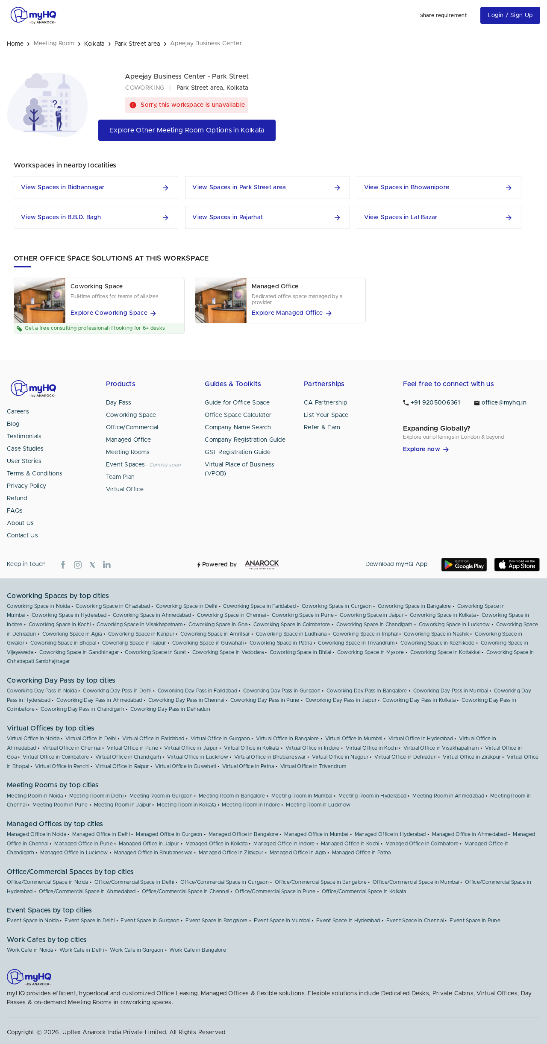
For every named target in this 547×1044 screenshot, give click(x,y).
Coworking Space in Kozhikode (437, 642)
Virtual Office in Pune (133, 748)
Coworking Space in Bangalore (414, 606)
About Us (20, 523)
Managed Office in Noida (36, 834)
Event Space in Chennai (415, 920)
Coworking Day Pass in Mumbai (450, 690)
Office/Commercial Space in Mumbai (416, 882)
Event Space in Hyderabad (348, 920)
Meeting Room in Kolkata (186, 804)
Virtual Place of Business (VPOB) (240, 469)
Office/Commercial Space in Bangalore (321, 882)
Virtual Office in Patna (248, 766)
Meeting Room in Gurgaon (161, 795)
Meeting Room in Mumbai (301, 795)
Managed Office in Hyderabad (390, 834)
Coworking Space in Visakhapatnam (139, 624)
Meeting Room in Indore (251, 804)
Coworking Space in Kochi (60, 624)
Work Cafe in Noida (30, 950)
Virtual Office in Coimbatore (56, 757)
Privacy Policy (26, 486)
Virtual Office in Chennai (71, 748)
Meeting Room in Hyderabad (372, 795)
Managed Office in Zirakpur (231, 852)
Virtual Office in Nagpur (340, 757)
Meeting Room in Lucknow (318, 804)
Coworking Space (131, 415)
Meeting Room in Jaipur (122, 804)
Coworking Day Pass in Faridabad (197, 690)
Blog (13, 424)
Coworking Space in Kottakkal (445, 652)
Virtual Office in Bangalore (287, 738)
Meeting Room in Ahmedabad (448, 795)
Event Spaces (125, 465)
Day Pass (118, 403)
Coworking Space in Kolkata (443, 615)
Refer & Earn (322, 428)
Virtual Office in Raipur (122, 766)
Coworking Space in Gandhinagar (79, 652)
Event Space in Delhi (90, 920)
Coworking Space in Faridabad (259, 606)
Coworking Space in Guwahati (208, 642)
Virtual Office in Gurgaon (220, 738)
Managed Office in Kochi (350, 843)
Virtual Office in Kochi (371, 748)
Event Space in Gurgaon (150, 920)
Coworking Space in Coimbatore (291, 624)
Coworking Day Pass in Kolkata (419, 700)
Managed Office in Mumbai (316, 834)
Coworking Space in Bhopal (63, 642)
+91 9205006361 (435, 403)
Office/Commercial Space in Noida (47, 882)
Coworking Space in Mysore (370, 652)
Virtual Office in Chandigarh (128, 757)
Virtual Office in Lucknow (197, 757)
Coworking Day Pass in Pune (265, 700)
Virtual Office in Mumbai (353, 738)
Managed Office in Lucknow (74, 852)
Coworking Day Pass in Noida (42, 690)
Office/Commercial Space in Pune (275, 891)
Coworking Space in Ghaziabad (113, 606)
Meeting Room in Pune (60, 804)
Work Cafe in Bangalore (197, 950)
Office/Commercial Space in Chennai (185, 891)
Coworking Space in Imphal (365, 633)
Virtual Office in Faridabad (153, 738)
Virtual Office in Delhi (90, 738)
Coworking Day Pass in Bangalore (366, 690)
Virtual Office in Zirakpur (472, 757)
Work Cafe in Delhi (81, 950)
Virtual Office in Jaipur (191, 748)
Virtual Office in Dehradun (405, 757)
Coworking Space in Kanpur (141, 633)
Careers (18, 412)
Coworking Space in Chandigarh (374, 624)
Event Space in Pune (475, 920)
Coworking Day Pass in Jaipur (341, 700)
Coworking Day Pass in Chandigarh (82, 709)
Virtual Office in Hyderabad (420, 738)
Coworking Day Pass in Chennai (186, 700)
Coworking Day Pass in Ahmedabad (99, 700)
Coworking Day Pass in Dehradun (170, 709)
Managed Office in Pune (83, 843)
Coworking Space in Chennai (231, 615)
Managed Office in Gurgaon (169, 834)
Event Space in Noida (33, 920)
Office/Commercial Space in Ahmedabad (87, 891)
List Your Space (326, 415)
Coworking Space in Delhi (186, 606)
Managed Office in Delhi (101, 834)
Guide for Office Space (237, 403)
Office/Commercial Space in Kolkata (364, 891)
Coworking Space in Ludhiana (291, 633)
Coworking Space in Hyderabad (69, 615)
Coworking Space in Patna (281, 642)
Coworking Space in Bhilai (300, 652)
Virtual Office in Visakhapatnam (441, 748)
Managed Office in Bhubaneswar (153, 852)
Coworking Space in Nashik (436, 633)
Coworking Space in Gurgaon (337, 606)
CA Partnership (325, 403)
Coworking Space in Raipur (134, 642)
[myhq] (33, 15)
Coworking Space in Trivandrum (356, 642)
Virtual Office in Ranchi (62, 766)
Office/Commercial (132, 428)
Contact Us (22, 536)
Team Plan (120, 477)
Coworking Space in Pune (303, 615)
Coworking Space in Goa (217, 624)
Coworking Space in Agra (72, 633)
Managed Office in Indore (284, 843)
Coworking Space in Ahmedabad (152, 615)
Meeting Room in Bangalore (232, 795)
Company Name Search (238, 428)
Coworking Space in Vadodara (228, 652)
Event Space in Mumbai (282, 920)
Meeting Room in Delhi (96, 795)
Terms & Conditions (34, 474)
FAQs (15, 511)
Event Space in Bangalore (216, 920)
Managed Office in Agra (298, 852)
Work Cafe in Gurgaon (136, 950)
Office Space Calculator (238, 415)
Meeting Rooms (128, 452)
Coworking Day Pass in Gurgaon (282, 690)
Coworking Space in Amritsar (215, 633)
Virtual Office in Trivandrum (313, 766)
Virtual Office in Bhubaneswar (270, 757)
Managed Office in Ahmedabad (469, 834)
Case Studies (25, 449)
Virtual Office (125, 490)
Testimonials (24, 437)
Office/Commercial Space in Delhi (134, 882)
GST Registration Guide (238, 452)
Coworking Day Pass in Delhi (117, 690)
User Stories (24, 461)
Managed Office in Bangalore (243, 834)
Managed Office (128, 440)
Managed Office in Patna (361, 852)
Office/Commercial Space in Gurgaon (224, 882)
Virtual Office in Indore (312, 748)
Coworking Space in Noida (38, 606)
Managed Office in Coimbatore (422, 843)
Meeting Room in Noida (35, 795)
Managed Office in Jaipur (149, 843)
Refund (17, 498)
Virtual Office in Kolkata (251, 748)
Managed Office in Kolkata (216, 843)
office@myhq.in (504, 403)
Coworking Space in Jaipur (372, 615)
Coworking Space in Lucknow (454, 624)
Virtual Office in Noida (33, 738)
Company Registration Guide (245, 440)
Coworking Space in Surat (155, 652)
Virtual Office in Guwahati (185, 766)
